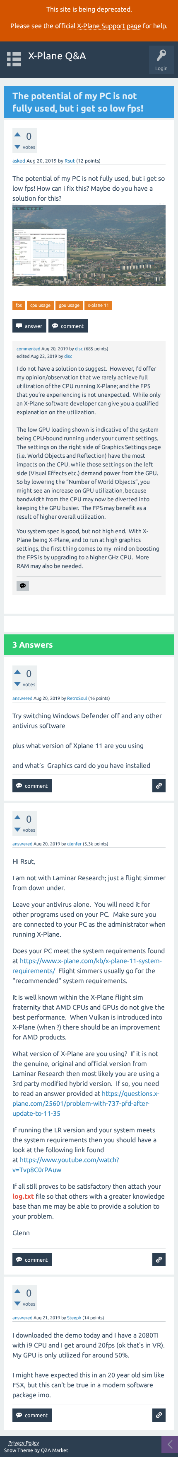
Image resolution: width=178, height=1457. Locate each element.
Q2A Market (54, 1450)
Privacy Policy (23, 1442)
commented (28, 348)
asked (18, 160)
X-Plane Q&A (57, 55)
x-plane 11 (98, 305)
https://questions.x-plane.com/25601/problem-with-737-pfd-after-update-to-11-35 (85, 1103)
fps (19, 305)
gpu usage (69, 305)
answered (22, 698)
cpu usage (40, 305)
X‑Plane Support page (109, 25)
